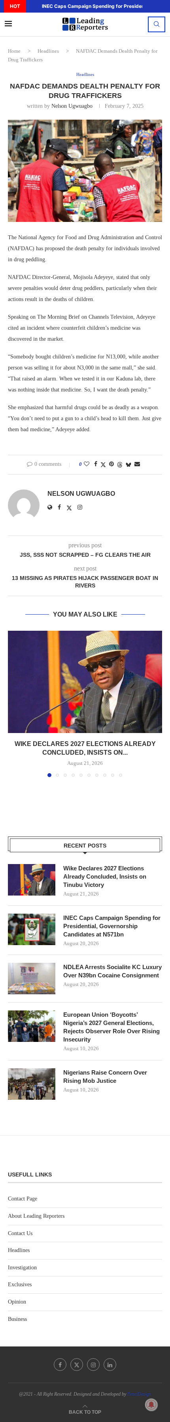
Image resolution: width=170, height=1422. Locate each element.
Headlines (48, 51)
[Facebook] (60, 1364)
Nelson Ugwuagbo (72, 106)
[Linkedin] (110, 1364)
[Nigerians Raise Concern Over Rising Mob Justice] (31, 1084)
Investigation (22, 1268)
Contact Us (20, 1233)
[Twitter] (76, 1364)
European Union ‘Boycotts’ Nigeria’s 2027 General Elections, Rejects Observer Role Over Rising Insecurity (111, 1027)
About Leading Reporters (36, 1216)
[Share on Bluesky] (128, 464)
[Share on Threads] (120, 464)
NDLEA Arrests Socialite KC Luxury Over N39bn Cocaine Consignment (112, 971)
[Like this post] (86, 464)
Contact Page (22, 1199)
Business (17, 1319)
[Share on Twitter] (103, 464)
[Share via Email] (137, 464)
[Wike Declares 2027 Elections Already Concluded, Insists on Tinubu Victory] (85, 682)
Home (14, 51)
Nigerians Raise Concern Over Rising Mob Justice (105, 1076)
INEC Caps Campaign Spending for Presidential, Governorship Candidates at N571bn (112, 926)
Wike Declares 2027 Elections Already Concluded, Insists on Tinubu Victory (104, 876)
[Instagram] (93, 1364)
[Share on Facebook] (95, 464)
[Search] (156, 24)
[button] (31, 6)
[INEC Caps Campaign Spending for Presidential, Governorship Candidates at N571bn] (31, 929)
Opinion (17, 1302)
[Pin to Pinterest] (111, 464)
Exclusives (20, 1284)
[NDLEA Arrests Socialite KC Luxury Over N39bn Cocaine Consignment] (31, 978)
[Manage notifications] (151, 1404)
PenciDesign (139, 1394)
